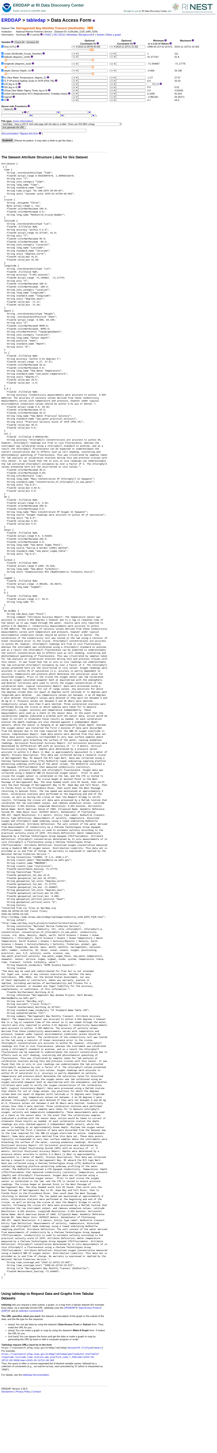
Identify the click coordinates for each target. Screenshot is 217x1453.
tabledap (36, 20)
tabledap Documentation (36, 1375)
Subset (100, 34)
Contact (37, 1391)
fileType (86, 1348)
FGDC (48, 34)
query (98, 1348)
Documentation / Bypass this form (20, 133)
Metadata (72, 34)
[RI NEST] (192, 11)
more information (23, 121)
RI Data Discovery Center (154, 11)
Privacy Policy (23, 1391)
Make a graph (113, 34)
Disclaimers (7, 1391)
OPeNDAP (69, 1308)
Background (85, 34)
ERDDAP (11, 20)
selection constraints (30, 1311)
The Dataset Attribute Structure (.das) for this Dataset (44, 157)
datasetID (74, 1348)
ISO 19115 (59, 34)
